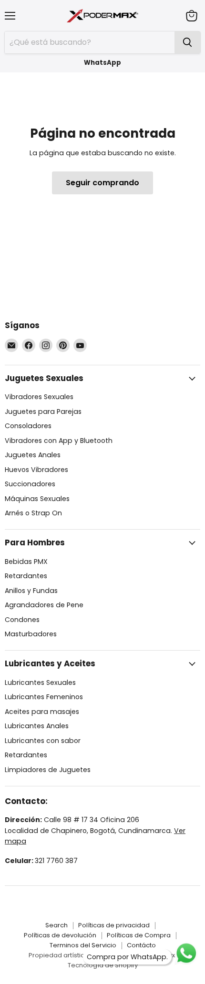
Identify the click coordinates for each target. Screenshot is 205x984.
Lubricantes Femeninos (44, 697)
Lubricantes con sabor (43, 740)
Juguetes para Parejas (43, 411)
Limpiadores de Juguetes (48, 769)
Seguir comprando (102, 182)
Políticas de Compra (139, 935)
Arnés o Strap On (33, 513)
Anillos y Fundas (31, 590)
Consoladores (28, 426)
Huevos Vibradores (36, 469)
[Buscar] (187, 42)
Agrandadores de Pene (44, 605)
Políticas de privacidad (114, 925)
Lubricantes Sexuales (40, 682)
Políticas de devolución (60, 935)
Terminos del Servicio (83, 945)
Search (56, 925)
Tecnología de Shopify (103, 965)
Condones (22, 619)
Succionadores (30, 484)
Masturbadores (31, 634)
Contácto (141, 945)
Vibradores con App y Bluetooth (59, 440)
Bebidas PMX (26, 561)
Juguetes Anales (33, 455)
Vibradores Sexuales (39, 397)
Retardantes (26, 576)
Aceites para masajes (42, 711)
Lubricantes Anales (37, 726)
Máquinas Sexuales (37, 498)
